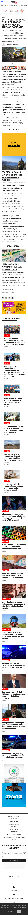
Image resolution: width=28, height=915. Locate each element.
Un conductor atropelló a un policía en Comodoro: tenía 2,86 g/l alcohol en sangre (13, 755)
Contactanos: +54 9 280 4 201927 (14, 846)
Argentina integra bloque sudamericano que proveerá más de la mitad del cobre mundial (13, 605)
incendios (12, 289)
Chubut (4, 17)
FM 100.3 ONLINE (14, 829)
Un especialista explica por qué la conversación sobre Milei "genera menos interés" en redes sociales (13, 726)
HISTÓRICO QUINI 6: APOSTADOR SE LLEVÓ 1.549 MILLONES (12, 267)
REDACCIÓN (9, 44)
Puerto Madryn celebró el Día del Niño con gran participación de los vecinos (13, 401)
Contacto (14, 819)
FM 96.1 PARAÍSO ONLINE (14, 834)
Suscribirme (14, 860)
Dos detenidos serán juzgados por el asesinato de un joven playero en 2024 (13, 665)
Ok (19, 912)
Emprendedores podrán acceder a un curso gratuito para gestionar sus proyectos (13, 429)
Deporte (5, 689)
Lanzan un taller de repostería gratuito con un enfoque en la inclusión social (13, 487)
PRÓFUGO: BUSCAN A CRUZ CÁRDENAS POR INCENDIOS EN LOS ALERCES (12, 176)
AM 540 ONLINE (14, 832)
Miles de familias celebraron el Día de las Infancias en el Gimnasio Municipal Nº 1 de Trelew (14, 342)
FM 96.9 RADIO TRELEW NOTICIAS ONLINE (14, 837)
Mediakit (14, 827)
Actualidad (6, 599)
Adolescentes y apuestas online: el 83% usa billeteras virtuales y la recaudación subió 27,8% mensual (13, 517)
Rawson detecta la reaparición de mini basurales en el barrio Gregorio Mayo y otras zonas (13, 458)
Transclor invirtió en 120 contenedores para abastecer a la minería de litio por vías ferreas (14, 636)
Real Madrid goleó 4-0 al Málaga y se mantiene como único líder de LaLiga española (13, 695)
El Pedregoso (5, 289)
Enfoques (5, 511)
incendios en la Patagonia (9, 292)
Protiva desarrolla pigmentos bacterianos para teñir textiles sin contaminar (14, 547)
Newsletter (14, 821)
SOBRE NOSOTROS (14, 824)
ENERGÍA (14, 840)
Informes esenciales (14, 816)
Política (5, 570)
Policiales (5, 660)
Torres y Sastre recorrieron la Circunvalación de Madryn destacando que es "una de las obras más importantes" (14, 372)
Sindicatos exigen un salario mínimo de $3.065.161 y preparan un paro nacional (13, 575)
